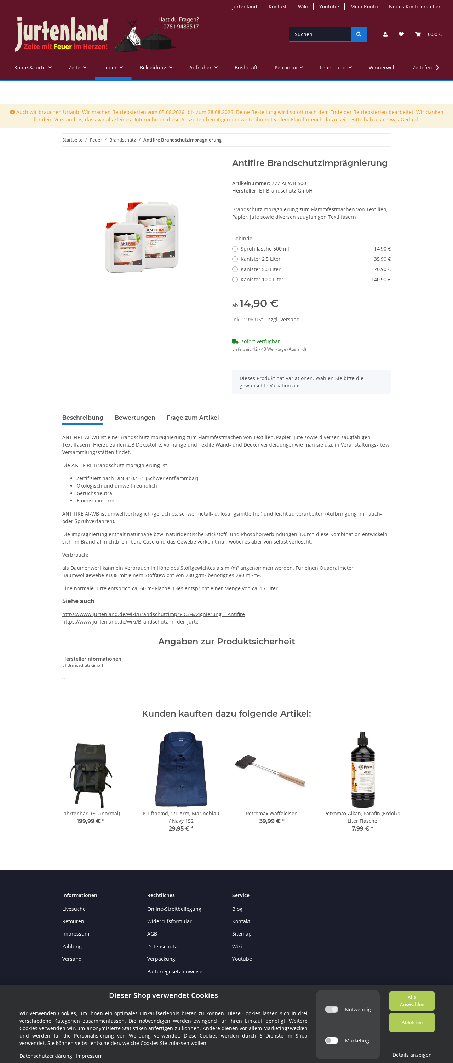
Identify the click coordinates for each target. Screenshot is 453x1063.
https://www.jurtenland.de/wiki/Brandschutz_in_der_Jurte (130, 621)
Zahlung (72, 946)
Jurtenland (244, 6)
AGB (152, 933)
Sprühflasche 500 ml (316, 248)
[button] (385, 34)
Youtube (329, 6)
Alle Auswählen (412, 1000)
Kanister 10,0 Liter (316, 279)
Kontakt (278, 6)
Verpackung (161, 958)
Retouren (73, 921)
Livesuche (74, 909)
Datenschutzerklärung (45, 1055)
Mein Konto (364, 6)
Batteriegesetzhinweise (174, 971)
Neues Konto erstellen (415, 6)
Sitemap (242, 933)
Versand (290, 319)
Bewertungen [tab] (135, 417)
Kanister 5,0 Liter (316, 269)
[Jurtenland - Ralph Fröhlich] (106, 34)
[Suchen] (359, 34)
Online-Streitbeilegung (174, 909)
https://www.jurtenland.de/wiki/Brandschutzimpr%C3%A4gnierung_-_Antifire (153, 614)
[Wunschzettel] (401, 34)
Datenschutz (162, 946)
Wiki (303, 6)
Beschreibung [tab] (82, 417)
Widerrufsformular (169, 921)
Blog (237, 909)
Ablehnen (412, 1022)
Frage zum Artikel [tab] (193, 417)
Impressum (75, 933)
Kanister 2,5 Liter (316, 258)
